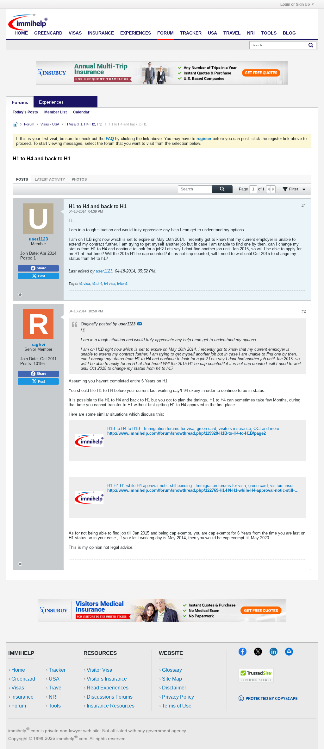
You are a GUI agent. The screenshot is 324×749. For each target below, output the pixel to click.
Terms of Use (176, 705)
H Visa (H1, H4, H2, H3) (84, 124)
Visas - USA (49, 124)
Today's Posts (25, 112)
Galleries (83, 102)
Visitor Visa (99, 670)
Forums (20, 102)
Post (41, 275)
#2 (304, 311)
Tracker (191, 32)
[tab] (22, 179)
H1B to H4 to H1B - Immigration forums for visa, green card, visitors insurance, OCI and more (193, 428)
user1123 (104, 271)
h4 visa (109, 283)
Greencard (48, 32)
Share (41, 268)
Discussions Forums (110, 697)
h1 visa (84, 283)
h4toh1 (122, 283)
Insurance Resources (110, 705)
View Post (139, 323)
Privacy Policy (178, 697)
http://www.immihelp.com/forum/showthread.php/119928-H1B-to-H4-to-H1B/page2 (186, 433)
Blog (289, 32)
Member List (55, 112)
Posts (22, 179)
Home (21, 32)
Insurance (101, 32)
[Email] (292, 653)
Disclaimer (174, 687)
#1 (304, 206)
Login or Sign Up (295, 4)
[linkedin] (277, 653)
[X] (262, 653)
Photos (79, 179)
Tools (269, 32)
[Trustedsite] (256, 680)
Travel (232, 32)
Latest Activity (50, 179)
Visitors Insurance (107, 679)
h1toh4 (97, 283)
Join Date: (29, 253)
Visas (75, 32)
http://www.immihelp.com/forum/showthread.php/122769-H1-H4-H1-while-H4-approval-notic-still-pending (209, 490)
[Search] (311, 45)
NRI (251, 32)
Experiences (135, 32)
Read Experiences (107, 687)
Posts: (26, 258)
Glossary (172, 670)
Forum (165, 32)
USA (212, 32)
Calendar (81, 112)
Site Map (172, 679)
